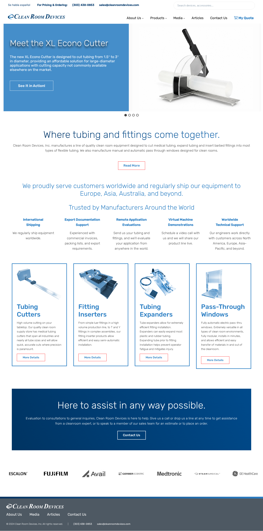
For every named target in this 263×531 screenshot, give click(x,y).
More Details (31, 357)
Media (34, 514)
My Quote (246, 17)
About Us (14, 514)
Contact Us (218, 17)
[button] (66, 67)
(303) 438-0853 (83, 5)
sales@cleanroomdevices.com (119, 5)
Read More (131, 165)
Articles (198, 17)
